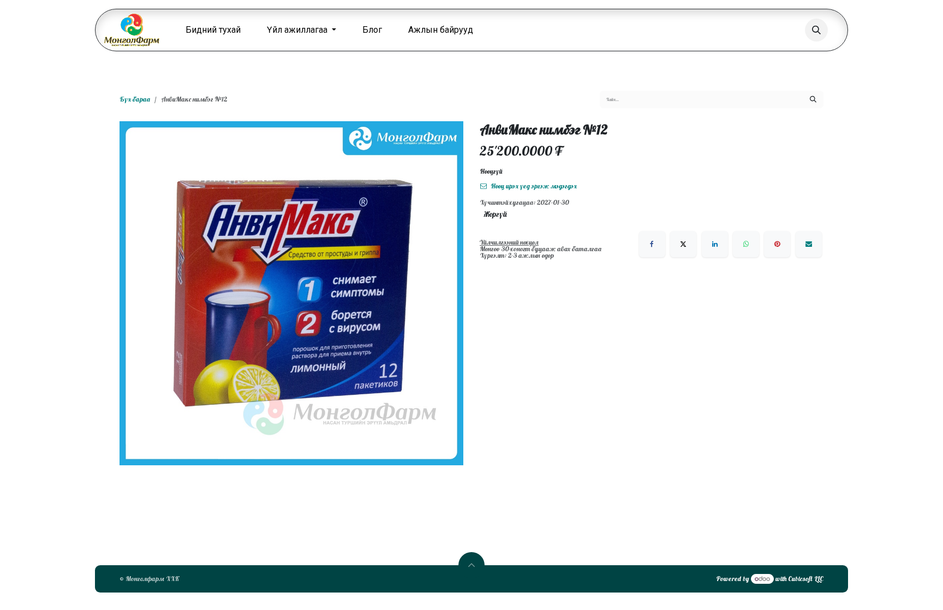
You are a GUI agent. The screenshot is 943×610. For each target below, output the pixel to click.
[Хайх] (813, 99)
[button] (816, 30)
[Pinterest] (777, 244)
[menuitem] (213, 30)
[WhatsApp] (746, 244)
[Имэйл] (809, 244)
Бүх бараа (135, 99)
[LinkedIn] (715, 244)
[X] (683, 244)
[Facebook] (652, 244)
